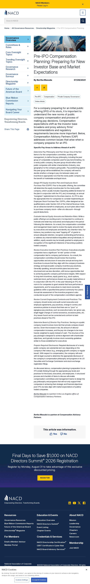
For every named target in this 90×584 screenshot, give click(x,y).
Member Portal (11, 545)
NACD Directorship (51, 542)
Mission (72, 520)
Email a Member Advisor (15, 542)
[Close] (86, 569)
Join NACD (74, 548)
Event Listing (42, 527)
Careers (72, 533)
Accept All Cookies (39, 580)
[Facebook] (84, 503)
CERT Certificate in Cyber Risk (50, 545)
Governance (74, 527)
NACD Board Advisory (51, 549)
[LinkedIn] (69, 503)
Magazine (14, 530)
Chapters (73, 530)
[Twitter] (79, 503)
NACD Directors (48, 524)
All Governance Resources (23, 28)
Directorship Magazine (45, 28)
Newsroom (74, 537)
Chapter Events (44, 530)
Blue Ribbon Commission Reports (12, 100)
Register (45, 478)
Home (6, 28)
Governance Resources (14, 520)
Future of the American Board (17, 527)
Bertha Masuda (44, 80)
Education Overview (46, 520)
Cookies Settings (22, 580)
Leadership (74, 523)
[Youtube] (74, 503)
